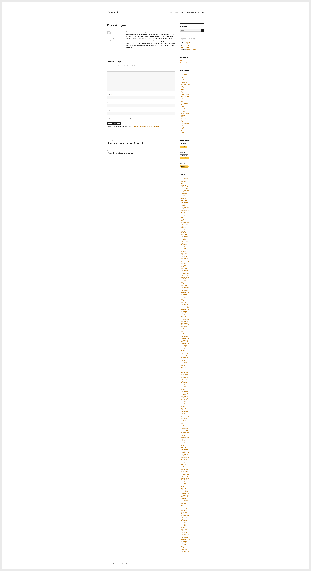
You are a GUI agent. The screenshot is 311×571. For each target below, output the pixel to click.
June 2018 (183, 314)
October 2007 (184, 517)
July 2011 (183, 440)
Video (182, 128)
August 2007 (184, 520)
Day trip (183, 79)
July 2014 (183, 384)
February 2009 (185, 490)
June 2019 (183, 297)
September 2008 (185, 498)
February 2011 (184, 449)
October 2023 (184, 224)
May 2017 (183, 331)
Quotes (183, 111)
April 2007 (183, 527)
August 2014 (184, 382)
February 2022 (185, 255)
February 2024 (185, 221)
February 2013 (184, 410)
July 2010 (183, 461)
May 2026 (183, 183)
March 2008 (184, 509)
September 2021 (185, 262)
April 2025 (183, 198)
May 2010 (183, 464)
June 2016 (183, 348)
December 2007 (185, 514)
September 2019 (185, 292)
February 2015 (184, 372)
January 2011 (184, 451)
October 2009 (184, 476)
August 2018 (184, 311)
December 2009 (185, 473)
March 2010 (184, 468)
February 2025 (185, 202)
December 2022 (185, 239)
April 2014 (183, 389)
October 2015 (184, 360)
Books (182, 76)
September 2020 (185, 277)
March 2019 (184, 302)
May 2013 (183, 405)
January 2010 (184, 471)
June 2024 (183, 216)
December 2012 (185, 413)
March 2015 (184, 371)
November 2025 (185, 190)
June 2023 (183, 229)
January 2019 (184, 306)
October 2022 (184, 241)
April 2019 (183, 301)
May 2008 (183, 505)
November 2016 (185, 340)
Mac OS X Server (185, 96)
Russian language (115, 40)
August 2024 (184, 212)
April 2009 (184, 486)
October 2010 (184, 456)
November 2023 (185, 222)
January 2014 (184, 393)
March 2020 (184, 285)
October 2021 (184, 260)
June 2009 (183, 483)
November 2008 (185, 495)
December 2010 (185, 452)
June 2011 (183, 442)
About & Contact (173, 12)
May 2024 (183, 217)
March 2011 (184, 447)
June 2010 (183, 463)
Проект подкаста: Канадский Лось (192, 12)
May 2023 (183, 231)
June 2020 (183, 280)
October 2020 (184, 275)
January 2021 (184, 272)
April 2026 (184, 185)
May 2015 (183, 367)
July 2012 (183, 420)
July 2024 (183, 214)
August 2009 (184, 480)
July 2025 (183, 195)
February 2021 (184, 270)
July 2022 (183, 246)
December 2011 (185, 432)
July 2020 (183, 279)
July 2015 (183, 364)
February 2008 (185, 510)
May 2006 (183, 546)
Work (182, 132)
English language (185, 84)
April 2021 (183, 267)
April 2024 (183, 219)
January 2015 (184, 374)
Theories (183, 118)
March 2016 (184, 352)
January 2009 (184, 491)
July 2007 (183, 522)
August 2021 (184, 263)
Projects (183, 108)
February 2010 (184, 469)
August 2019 (184, 294)
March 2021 (184, 268)
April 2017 (183, 333)
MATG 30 (187, 42)
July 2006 (183, 543)
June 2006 (183, 544)
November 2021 (185, 258)
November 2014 (185, 377)
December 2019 (185, 289)
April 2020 (183, 284)
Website (109, 110)
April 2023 (183, 233)
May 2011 (183, 444)
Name (109, 94)
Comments (184, 62)
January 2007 (184, 532)
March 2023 (184, 234)
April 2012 (183, 425)
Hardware (183, 88)
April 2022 (183, 251)
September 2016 (185, 343)
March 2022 (184, 253)
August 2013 (184, 399)
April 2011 (183, 445)
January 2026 (184, 188)
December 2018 (185, 307)
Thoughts (183, 120)
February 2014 (184, 391)
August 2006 (184, 541)
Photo (182, 101)
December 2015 (185, 357)
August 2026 (184, 178)
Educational (184, 82)
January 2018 (184, 318)
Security (183, 115)
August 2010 (184, 459)
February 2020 (185, 287)
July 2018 (183, 313)
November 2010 (185, 454)
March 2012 (184, 427)
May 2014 (183, 388)
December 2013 (185, 394)
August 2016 (184, 345)
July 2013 (183, 401)
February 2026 (185, 187)
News (108, 40)
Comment (110, 70)
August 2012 (184, 418)
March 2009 (184, 488)
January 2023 (184, 238)
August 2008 (184, 500)
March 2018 (184, 316)
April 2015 (183, 369)
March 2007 (184, 529)
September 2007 (185, 519)
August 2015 (184, 362)
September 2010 (185, 457)
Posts (182, 61)
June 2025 (183, 197)
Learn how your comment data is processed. (146, 126)
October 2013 (184, 398)
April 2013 (183, 406)
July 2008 (183, 502)
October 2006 (184, 537)
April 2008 (183, 507)
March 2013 (184, 408)
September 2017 (185, 325)
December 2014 (185, 376)
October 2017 (184, 323)
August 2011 (184, 439)
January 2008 (184, 512)
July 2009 (183, 481)
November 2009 (185, 474)
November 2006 (185, 536)
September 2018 (185, 309)
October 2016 (184, 342)
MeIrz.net (112, 12)
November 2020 (185, 273)
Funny (182, 86)
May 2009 (183, 485)
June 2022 (183, 248)
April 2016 (183, 350)
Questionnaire (184, 110)
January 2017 (184, 336)
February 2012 (184, 428)
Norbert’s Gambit (190, 44)
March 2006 (184, 549)
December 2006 (185, 534)
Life (182, 93)
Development (184, 81)
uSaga (182, 127)
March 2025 (184, 200)
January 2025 (184, 204)
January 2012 (184, 430)
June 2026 (183, 181)
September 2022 (185, 243)
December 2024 (185, 205)
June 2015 (183, 365)
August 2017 (184, 326)
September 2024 (185, 210)
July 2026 (183, 180)
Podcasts (183, 105)
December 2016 (185, 338)
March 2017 (184, 335)
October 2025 (184, 192)
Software (183, 117)
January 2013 (184, 411)
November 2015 (185, 359)
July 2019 (183, 296)
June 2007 (183, 524)
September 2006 (185, 539)
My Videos (183, 98)
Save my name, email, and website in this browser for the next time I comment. (129, 118)
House (182, 89)
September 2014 (185, 381)
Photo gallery (184, 103)
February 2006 (185, 551)
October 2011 (184, 435)
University (183, 125)
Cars (182, 77)
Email (109, 102)
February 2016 (184, 353)
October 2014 (184, 379)
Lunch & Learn (185, 94)
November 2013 (185, 396)
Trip (182, 122)
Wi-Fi (182, 130)
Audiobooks (184, 74)
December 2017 (185, 319)
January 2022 (184, 256)
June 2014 (183, 386)
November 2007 (185, 515)
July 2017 (183, 328)
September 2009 (185, 478)
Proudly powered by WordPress (121, 564)
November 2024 (185, 207)
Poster (182, 106)
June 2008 (183, 503)
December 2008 (185, 493)
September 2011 (185, 437)
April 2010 (183, 466)
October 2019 (184, 290)
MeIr (108, 36)
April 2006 (184, 548)
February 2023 (184, 236)
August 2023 (184, 226)
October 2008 (184, 497)
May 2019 (183, 299)
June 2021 (183, 265)
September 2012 (185, 417)
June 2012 (183, 422)
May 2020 (183, 282)
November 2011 (185, 434)
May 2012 (183, 423)
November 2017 (185, 321)
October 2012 (184, 415)
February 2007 (185, 531)
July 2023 (183, 227)
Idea (182, 91)
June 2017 (183, 330)
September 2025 (185, 193)
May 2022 (183, 250)
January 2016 (184, 355)
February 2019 (184, 304)
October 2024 (184, 209)
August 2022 (184, 244)
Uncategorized (185, 123)
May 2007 (183, 526)
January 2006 (184, 553)
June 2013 (183, 403)
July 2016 (183, 347)
